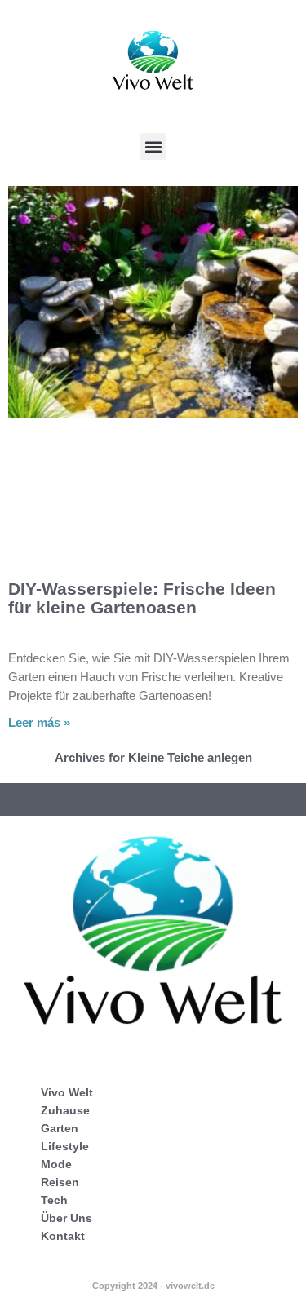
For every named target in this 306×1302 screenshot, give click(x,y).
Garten (59, 1128)
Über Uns (66, 1217)
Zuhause (65, 1110)
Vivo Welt (67, 1092)
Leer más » (39, 722)
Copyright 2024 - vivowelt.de (153, 1286)
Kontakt (63, 1235)
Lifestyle (65, 1146)
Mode (56, 1164)
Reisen (60, 1182)
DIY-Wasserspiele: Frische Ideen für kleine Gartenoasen (142, 598)
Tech (54, 1200)
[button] (153, 146)
